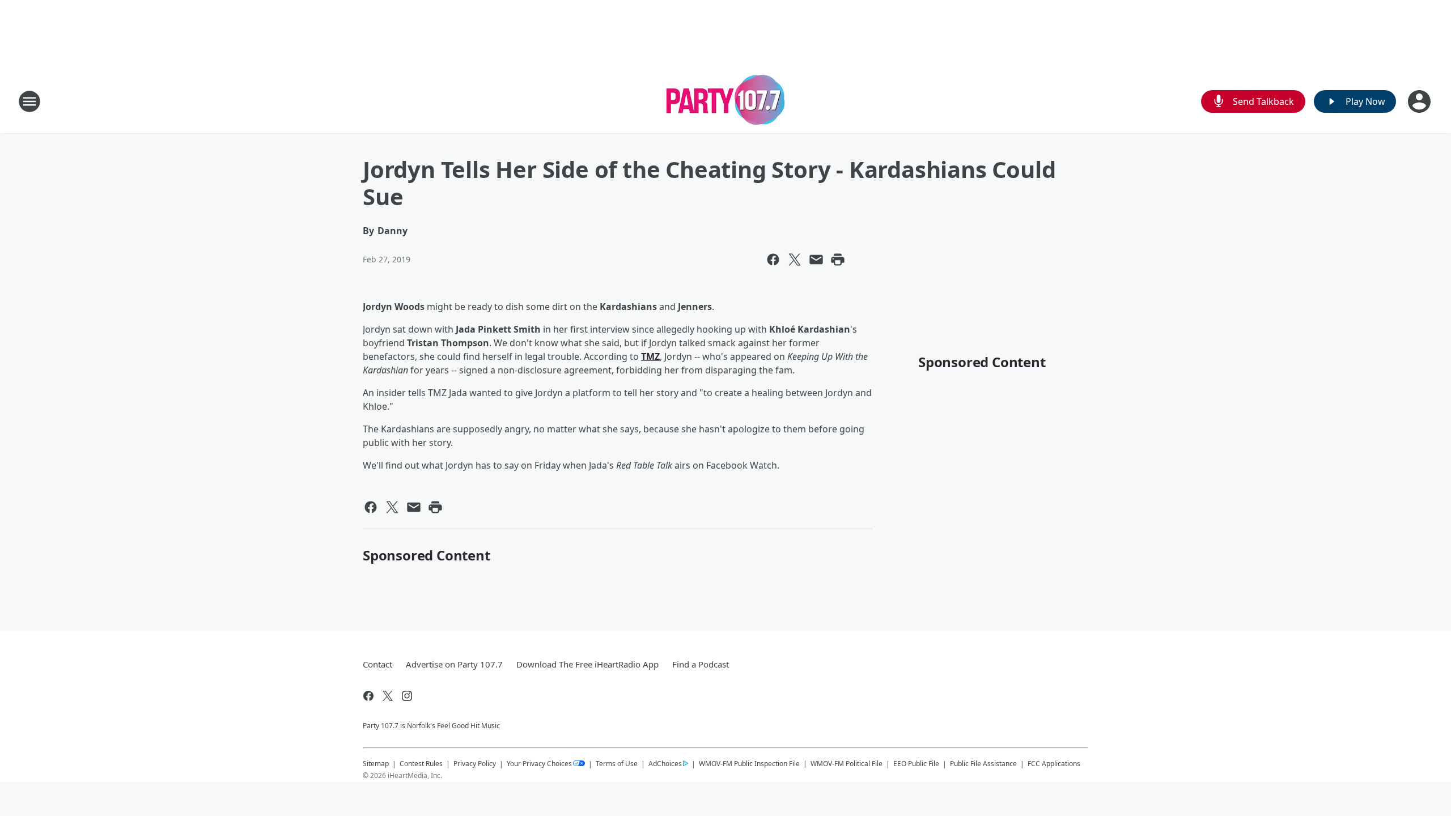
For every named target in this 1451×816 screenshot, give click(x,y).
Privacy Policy (474, 763)
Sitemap (376, 763)
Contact (377, 664)
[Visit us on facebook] (368, 696)
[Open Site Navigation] (29, 101)
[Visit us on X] (387, 696)
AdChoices (665, 763)
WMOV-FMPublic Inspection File (749, 763)
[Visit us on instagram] (407, 696)
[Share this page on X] (795, 259)
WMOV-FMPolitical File (847, 763)
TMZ (650, 356)
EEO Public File (916, 763)
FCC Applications (1054, 763)
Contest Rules (421, 763)
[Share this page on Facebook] (773, 259)
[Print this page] (838, 259)
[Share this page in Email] (816, 259)
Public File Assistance (983, 763)
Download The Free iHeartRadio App (587, 664)
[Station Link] (725, 101)
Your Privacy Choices (539, 763)
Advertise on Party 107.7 (454, 664)
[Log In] (1420, 101)
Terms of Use (617, 763)
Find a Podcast (700, 664)
